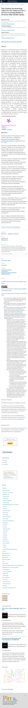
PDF (4, 227)
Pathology (5, 535)
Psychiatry (5, 537)
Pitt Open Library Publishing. (10, 703)
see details (9, 129)
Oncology (5, 526)
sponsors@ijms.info (8, 477)
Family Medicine (6, 569)
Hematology (5, 512)
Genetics (4, 506)
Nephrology (5, 522)
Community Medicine (6, 269)
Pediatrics (5, 533)
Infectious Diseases (7, 516)
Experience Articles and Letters (9, 272)
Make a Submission (7, 452)
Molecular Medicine (6, 559)
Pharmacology (5, 563)
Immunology (5, 514)
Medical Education (5, 274)
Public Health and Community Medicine (10, 567)
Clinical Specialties (6, 490)
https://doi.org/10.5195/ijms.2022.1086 (13, 41)
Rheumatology (6, 541)
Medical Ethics (5, 557)
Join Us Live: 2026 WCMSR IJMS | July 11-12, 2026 (14, 609)
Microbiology (5, 518)
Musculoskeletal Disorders (8, 520)
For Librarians (5, 464)
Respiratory (5, 539)
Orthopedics (5, 531)
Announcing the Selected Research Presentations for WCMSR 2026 (11, 639)
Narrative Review (6, 581)
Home (2, 4)
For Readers (4, 460)
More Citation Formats (7, 253)
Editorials (5, 585)
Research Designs (5, 577)
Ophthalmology (6, 494)
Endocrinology (6, 502)
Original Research (6, 528)
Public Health (5, 573)
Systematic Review (7, 583)
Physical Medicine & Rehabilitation (10, 549)
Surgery (4, 545)
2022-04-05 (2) (4, 240)
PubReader (16, 227)
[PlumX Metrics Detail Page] (8, 121)
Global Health (5, 575)
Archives (7, 4)
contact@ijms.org (20, 419)
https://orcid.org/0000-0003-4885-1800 (7, 30)
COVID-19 (4, 551)
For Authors (4, 462)
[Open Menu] (1, 1)
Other (3, 561)
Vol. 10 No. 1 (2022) (14, 4)
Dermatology (4, 271)
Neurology (5, 524)
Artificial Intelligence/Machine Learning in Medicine (13, 565)
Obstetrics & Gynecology (8, 492)
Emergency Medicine (7, 500)
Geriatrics (5, 508)
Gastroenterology (6, 510)
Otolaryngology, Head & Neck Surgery (10, 504)
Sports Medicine (6, 543)
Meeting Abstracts (6, 553)
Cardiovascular (6, 496)
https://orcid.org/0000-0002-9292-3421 (7, 23)
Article (9, 227)
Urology (4, 547)
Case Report (5, 579)
